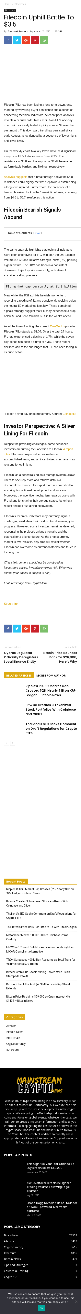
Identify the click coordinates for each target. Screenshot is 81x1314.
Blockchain (21, 4)
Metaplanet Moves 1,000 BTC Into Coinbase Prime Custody (37, 937)
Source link (11, 603)
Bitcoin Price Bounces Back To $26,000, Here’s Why (60, 657)
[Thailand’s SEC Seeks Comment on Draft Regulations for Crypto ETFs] (14, 728)
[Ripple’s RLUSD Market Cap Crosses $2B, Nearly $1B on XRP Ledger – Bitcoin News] (14, 690)
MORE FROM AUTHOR (51, 676)
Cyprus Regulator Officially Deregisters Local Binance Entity (21, 657)
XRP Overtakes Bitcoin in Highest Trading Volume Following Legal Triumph (49, 1187)
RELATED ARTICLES (19, 676)
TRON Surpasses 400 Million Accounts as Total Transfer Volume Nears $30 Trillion (40, 961)
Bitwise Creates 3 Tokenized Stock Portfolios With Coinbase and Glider (51, 709)
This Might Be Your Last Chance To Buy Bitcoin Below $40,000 (50, 1166)
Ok (41, 1308)
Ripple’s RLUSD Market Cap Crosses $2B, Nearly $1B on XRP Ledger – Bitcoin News (51, 690)
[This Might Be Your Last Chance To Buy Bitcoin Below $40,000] (14, 1169)
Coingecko (69, 413)
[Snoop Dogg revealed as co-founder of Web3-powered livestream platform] (14, 1208)
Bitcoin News (14, 1032)
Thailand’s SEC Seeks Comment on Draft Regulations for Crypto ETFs (51, 728)
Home (7, 4)
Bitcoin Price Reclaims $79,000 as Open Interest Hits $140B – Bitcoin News (38, 998)
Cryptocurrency (16, 1044)
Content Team (17, 31)
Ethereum (12, 1049)
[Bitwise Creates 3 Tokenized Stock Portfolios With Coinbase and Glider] (14, 709)
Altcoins (11, 1026)
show (37, 233)
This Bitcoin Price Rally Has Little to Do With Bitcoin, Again (41, 927)
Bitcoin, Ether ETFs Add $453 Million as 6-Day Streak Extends (38, 986)
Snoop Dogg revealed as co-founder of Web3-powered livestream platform (52, 1207)
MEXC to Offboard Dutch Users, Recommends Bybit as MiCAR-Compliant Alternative (40, 949)
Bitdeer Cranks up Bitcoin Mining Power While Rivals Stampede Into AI (38, 974)
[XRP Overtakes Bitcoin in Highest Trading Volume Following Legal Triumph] (14, 1188)
